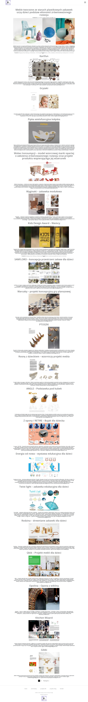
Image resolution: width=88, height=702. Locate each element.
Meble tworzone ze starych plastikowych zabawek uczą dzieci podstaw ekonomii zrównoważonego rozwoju (44, 12)
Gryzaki (44, 88)
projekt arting (53, 688)
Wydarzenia (39, 256)
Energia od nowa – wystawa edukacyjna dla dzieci (44, 453)
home (26, 688)
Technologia (38, 52)
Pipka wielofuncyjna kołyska (44, 119)
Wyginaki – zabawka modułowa (44, 191)
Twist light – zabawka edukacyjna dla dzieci (44, 486)
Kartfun (44, 56)
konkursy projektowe (53, 256)
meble (49, 52)
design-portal (22, 52)
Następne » (46, 681)
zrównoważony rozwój (60, 52)
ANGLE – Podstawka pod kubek (44, 388)
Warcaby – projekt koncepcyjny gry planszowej (44, 291)
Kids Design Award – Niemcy (44, 223)
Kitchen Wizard (44, 617)
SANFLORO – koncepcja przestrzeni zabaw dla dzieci (44, 259)
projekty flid (43, 688)
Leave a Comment (69, 52)
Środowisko (32, 52)
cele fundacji (34, 688)
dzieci (46, 52)
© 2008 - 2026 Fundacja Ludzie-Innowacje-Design (44, 692)
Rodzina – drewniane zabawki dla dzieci (44, 520)
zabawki (53, 52)
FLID (54, 17)
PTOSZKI (44, 324)
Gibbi (44, 649)
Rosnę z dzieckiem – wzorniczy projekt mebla (44, 356)
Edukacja (27, 52)
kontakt (62, 688)
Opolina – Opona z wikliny (44, 585)
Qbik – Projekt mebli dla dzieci (44, 552)
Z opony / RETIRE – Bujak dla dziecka (44, 420)
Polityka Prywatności (44, 694)
